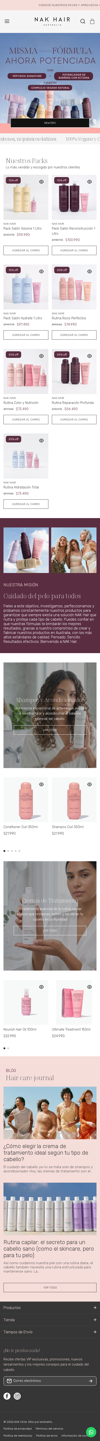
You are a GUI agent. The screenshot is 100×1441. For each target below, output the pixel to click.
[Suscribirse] (91, 1381)
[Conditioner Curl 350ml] (25, 799)
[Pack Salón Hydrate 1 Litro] (25, 287)
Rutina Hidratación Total (21, 487)
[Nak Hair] (50, 21)
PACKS (63, 5)
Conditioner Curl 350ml (20, 827)
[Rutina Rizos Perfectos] (74, 287)
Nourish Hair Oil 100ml (19, 1030)
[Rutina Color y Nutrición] (25, 371)
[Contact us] (91, 1432)
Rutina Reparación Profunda (73, 403)
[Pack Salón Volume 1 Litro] (25, 197)
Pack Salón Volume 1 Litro (22, 229)
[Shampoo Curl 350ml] (74, 799)
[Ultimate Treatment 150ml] (74, 1002)
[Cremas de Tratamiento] (50, 916)
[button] (92, 21)
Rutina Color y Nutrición (20, 403)
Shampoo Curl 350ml (67, 827)
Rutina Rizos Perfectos (69, 318)
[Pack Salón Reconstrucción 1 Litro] (74, 197)
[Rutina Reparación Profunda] (74, 371)
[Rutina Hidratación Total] (25, 456)
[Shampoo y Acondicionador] (50, 715)
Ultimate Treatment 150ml (71, 1030)
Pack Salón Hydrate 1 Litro (22, 318)
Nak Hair (9, 223)
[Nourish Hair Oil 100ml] (25, 1002)
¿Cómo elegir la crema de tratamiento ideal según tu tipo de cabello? (45, 1153)
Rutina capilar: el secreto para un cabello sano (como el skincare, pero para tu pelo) (48, 1249)
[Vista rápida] (41, 181)
